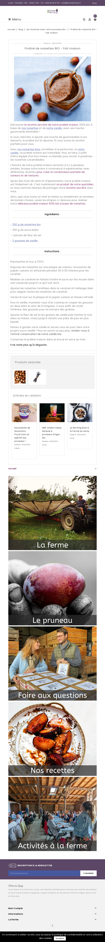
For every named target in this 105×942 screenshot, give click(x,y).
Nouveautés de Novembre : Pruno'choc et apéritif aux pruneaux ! (22, 434)
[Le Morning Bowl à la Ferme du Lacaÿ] (79, 412)
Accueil (12, 468)
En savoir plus (22, 456)
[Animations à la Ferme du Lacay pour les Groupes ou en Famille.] (52, 814)
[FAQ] (52, 663)
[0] (95, 19)
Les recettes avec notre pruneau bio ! (58, 54)
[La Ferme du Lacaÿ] (52, 513)
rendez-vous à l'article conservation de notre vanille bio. (49, 332)
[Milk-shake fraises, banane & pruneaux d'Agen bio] (52, 412)
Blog (95, 3)
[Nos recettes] (52, 739)
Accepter (60, 938)
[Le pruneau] (52, 588)
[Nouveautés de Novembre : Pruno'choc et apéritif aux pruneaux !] (24, 412)
